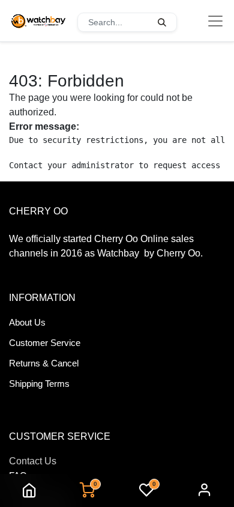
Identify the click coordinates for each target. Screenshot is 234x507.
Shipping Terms (39, 383)
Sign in (205, 490)
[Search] (162, 22)
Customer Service (44, 343)
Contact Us (32, 461)
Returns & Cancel (44, 363)
